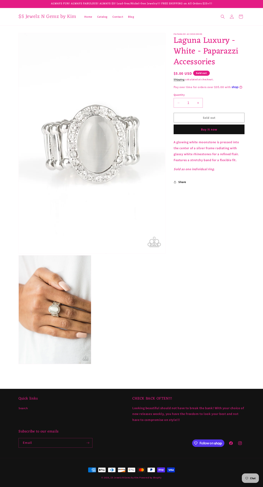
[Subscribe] (87, 443)
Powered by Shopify (150, 477)
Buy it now (209, 129)
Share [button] (182, 182)
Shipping (179, 79)
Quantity (179, 95)
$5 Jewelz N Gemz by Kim (125, 477)
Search (23, 408)
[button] (222, 16)
